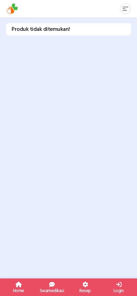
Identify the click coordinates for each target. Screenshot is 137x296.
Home (18, 290)
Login (118, 290)
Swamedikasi (52, 290)
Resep (85, 290)
